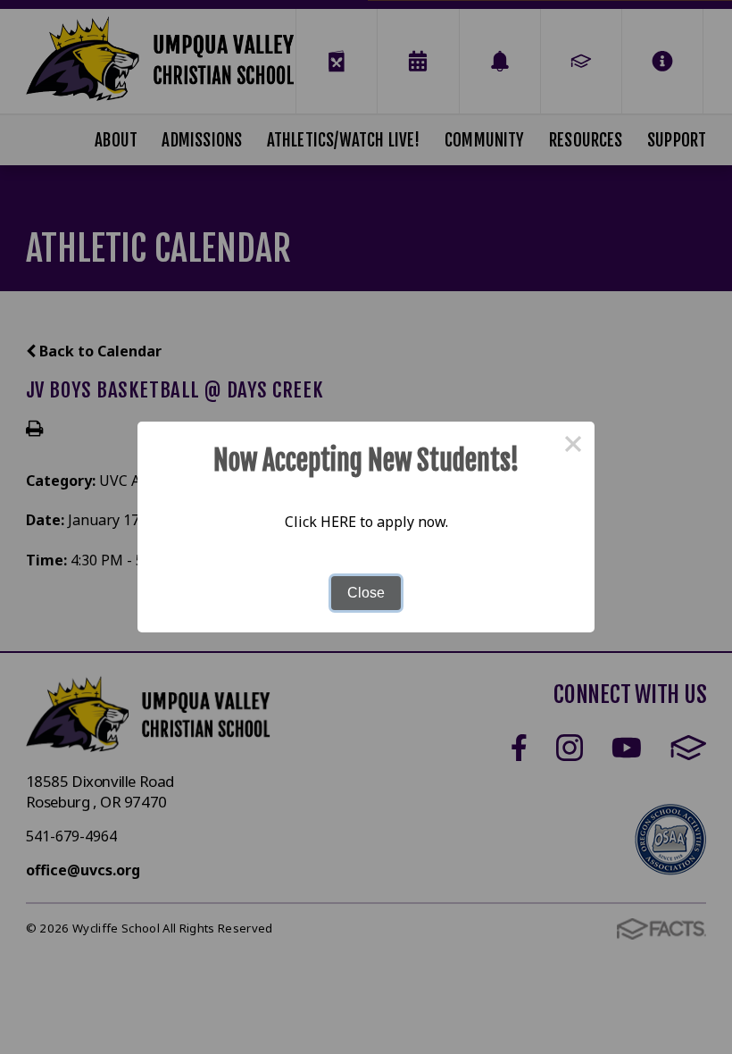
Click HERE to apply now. (366, 521)
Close (366, 592)
